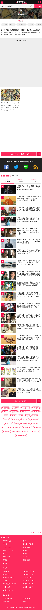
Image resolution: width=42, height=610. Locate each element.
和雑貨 (25, 550)
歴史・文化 (26, 560)
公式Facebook (6, 167)
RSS (35, 167)
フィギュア (7, 427)
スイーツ (37, 412)
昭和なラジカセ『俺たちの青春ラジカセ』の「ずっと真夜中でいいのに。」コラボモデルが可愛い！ (28, 262)
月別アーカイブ (28, 584)
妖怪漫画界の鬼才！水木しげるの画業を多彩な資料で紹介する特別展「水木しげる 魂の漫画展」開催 (28, 284)
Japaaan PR (22, 24)
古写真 (5, 563)
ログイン (32, 6)
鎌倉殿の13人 (22, 435)
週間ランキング (28, 587)
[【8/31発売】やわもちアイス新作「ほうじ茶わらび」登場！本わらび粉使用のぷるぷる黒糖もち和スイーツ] (8, 340)
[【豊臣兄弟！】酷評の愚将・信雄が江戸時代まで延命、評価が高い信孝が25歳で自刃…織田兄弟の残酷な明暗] (8, 276)
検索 (39, 2)
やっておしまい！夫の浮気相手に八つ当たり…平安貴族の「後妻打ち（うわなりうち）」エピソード (10, 106)
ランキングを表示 (20, 401)
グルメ (5, 553)
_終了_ (32, 24)
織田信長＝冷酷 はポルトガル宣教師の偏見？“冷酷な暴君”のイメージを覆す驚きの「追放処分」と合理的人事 (29, 380)
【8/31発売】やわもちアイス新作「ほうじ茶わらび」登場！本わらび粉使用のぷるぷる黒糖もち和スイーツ (29, 337)
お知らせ (6, 574)
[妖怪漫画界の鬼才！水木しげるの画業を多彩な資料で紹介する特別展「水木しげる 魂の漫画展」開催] (8, 286)
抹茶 (17, 424)
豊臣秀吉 (17, 427)
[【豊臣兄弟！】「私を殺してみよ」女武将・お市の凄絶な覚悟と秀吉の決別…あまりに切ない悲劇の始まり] (8, 318)
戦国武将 (15, 412)
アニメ (6, 412)
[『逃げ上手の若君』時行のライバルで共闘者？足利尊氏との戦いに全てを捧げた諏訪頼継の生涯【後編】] (8, 361)
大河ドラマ (26, 408)
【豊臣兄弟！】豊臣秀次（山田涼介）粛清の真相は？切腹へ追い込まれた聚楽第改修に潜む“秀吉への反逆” (28, 305)
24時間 (7, 181)
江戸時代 (6, 408)
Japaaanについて (28, 574)
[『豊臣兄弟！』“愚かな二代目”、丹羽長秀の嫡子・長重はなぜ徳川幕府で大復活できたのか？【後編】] (8, 201)
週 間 (21, 181)
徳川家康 (9, 424)
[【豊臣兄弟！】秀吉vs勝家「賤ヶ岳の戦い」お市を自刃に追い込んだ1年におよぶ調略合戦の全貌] (8, 190)
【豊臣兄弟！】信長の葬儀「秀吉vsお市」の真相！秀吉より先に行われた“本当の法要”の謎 (29, 252)
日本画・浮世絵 (28, 544)
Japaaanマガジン (28, 571)
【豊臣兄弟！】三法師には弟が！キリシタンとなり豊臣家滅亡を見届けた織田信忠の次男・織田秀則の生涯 (28, 209)
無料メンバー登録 (28, 581)
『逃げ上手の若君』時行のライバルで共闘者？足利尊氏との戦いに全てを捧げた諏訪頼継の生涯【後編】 (28, 358)
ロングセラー (26, 412)
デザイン (26, 424)
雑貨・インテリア (8, 550)
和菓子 (25, 553)
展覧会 (37, 427)
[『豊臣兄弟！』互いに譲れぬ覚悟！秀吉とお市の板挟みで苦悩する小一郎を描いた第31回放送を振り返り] (8, 350)
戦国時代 (16, 408)
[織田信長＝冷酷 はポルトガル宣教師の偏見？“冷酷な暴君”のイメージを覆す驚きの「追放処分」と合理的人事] (8, 382)
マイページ (6, 581)
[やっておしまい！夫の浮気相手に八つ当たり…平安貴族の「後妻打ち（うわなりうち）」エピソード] (10, 95)
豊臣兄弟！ (27, 427)
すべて (5, 24)
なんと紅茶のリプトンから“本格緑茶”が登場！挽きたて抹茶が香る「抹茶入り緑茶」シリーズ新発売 (29, 369)
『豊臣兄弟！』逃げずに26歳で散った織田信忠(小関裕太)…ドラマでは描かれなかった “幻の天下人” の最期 (28, 294)
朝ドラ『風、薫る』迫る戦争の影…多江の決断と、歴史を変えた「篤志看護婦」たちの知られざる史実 (29, 326)
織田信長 (26, 420)
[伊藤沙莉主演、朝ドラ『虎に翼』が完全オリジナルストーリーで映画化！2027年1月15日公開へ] (8, 244)
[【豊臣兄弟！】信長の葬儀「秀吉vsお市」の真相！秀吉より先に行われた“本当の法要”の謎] (8, 254)
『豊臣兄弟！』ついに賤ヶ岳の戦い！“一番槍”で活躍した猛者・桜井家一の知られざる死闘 (29, 390)
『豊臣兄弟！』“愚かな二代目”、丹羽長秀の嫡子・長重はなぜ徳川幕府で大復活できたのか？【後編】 (29, 198)
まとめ (13, 24)
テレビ (7, 420)
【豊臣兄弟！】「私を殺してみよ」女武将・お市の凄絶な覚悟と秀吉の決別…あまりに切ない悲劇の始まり (28, 316)
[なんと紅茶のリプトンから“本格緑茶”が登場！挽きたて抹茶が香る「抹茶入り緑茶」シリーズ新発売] (8, 372)
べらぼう (16, 420)
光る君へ (26, 431)
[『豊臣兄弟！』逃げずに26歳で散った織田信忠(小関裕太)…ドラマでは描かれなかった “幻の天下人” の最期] (8, 297)
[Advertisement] (21, 63)
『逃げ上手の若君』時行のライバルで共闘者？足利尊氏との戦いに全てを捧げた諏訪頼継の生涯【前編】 (28, 219)
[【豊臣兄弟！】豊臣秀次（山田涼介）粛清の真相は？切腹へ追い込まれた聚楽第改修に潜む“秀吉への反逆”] (8, 308)
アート (5, 544)
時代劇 (36, 416)
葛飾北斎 (36, 431)
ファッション (7, 547)
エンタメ (26, 557)
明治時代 (35, 420)
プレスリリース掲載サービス (20, 154)
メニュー (2, 2)
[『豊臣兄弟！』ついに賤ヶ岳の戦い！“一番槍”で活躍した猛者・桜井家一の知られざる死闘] (8, 393)
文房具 (35, 424)
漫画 (28, 416)
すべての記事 (7, 541)
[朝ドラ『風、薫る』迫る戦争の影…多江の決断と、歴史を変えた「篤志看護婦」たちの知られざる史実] (8, 329)
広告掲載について (8, 577)
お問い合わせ (27, 577)
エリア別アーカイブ (9, 584)
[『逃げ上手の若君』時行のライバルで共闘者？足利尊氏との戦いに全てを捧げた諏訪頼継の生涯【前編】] (8, 222)
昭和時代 (17, 431)
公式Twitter (16, 167)
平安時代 (37, 408)
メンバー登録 (38, 6)
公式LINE (26, 167)
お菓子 (14, 416)
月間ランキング (8, 590)
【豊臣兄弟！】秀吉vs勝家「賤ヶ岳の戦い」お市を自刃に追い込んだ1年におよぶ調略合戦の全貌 (28, 187)
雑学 (6, 416)
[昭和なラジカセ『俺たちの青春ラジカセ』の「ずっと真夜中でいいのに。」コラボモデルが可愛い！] (8, 265)
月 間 (34, 181)
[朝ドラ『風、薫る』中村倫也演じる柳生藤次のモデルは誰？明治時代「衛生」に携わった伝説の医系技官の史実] (8, 233)
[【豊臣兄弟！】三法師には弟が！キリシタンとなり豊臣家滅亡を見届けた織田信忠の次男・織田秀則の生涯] (8, 211)
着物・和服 (26, 547)
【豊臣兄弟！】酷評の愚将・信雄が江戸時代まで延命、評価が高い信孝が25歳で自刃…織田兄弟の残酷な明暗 (28, 274)
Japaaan (21, 2)
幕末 (21, 416)
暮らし (5, 560)
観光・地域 (6, 557)
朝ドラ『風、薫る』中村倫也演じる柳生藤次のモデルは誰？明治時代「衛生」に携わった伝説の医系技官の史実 (28, 231)
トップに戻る (36, 532)
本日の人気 (6, 587)
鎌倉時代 (7, 431)
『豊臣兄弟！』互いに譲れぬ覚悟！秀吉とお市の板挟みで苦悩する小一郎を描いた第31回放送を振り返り (28, 348)
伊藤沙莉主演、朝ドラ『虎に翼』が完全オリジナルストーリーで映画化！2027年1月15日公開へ (29, 241)
